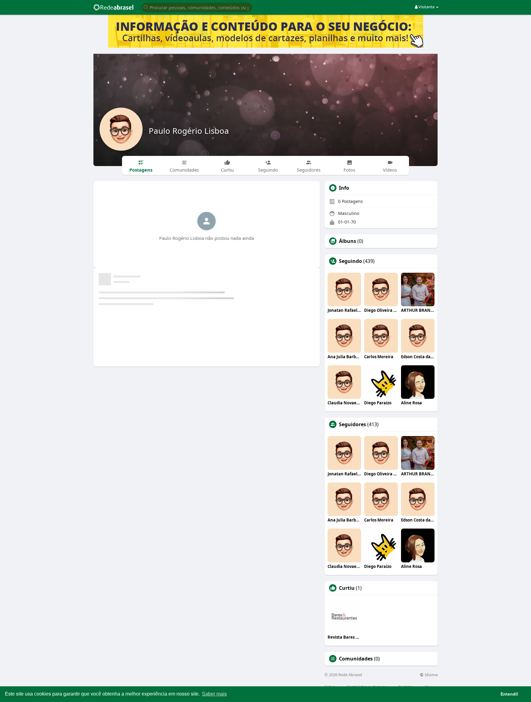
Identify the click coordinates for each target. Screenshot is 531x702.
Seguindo (350, 261)
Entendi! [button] (509, 694)
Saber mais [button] (214, 693)
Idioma (431, 675)
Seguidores (352, 424)
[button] (197, 7)
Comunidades (356, 658)
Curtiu (347, 587)
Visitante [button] (426, 7)
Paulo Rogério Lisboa (189, 130)
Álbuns (347, 241)
